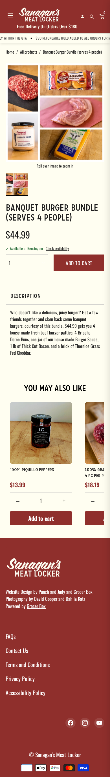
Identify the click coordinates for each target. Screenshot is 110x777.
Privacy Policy (20, 678)
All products (28, 52)
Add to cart (79, 263)
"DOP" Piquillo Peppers (32, 470)
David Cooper (45, 598)
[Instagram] (85, 723)
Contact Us (17, 650)
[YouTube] (99, 723)
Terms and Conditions (28, 664)
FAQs (11, 636)
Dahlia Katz (75, 598)
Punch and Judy (52, 591)
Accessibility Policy (25, 692)
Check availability (57, 248)
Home (10, 52)
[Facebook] (70, 723)
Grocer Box (83, 591)
